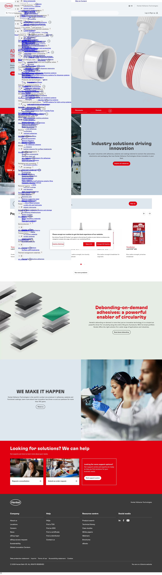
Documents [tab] (79, 110)
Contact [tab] (98, 110)
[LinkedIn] (119, 520)
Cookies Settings (58, 244)
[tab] (81, 264)
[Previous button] (143, 214)
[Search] (7, 13)
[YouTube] (128, 520)
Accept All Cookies (103, 244)
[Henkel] (15, 502)
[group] (81, 65)
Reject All (89, 244)
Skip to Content (81, 1)
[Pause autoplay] (110, 111)
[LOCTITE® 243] (139, 240)
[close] (22, 245)
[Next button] (148, 214)
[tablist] (79, 111)
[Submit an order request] (62, 472)
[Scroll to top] (1, 574)
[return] (19, 139)
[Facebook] (124, 520)
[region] (81, 239)
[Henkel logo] (9, 6)
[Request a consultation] (26, 472)
